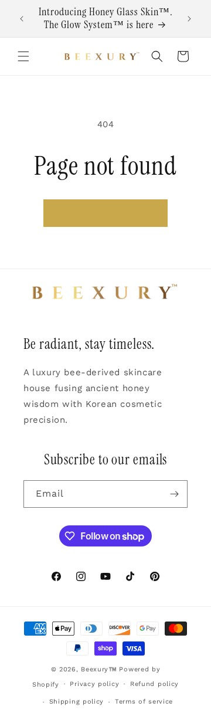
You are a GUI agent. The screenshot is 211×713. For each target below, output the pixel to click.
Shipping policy (76, 701)
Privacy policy (94, 684)
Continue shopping (105, 213)
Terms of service (144, 701)
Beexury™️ (99, 669)
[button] (23, 56)
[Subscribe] (174, 494)
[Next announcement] (189, 19)
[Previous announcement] (22, 19)
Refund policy (154, 684)
